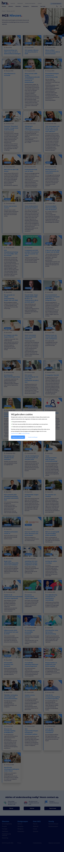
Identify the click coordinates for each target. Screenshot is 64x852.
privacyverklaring (25, 433)
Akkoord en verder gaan (18, 437)
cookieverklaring (15, 433)
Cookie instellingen (32, 437)
